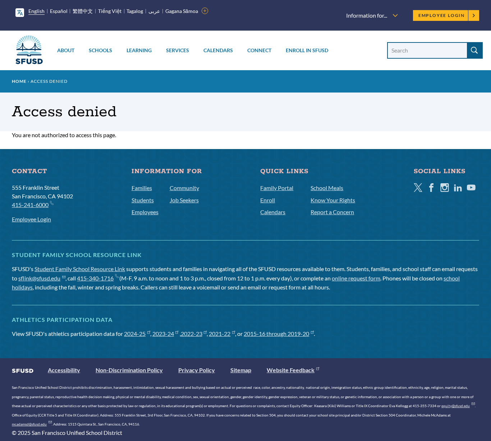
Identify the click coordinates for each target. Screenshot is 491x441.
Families (142, 187)
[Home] (29, 51)
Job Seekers (184, 200)
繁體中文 (83, 11)
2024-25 (135, 333)
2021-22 (219, 333)
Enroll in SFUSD (307, 50)
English (36, 11)
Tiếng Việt (109, 11)
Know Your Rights (333, 200)
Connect (259, 50)
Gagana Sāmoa (181, 11)
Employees (145, 211)
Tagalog (135, 11)
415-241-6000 (30, 204)
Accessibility (64, 369)
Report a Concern (332, 211)
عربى (154, 11)
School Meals (327, 187)
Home (19, 81)
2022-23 (191, 333)
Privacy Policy (196, 369)
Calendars (218, 50)
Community (184, 187)
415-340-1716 (95, 278)
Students (143, 200)
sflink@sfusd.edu (39, 278)
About (65, 50)
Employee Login (441, 15)
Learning (139, 50)
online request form (356, 278)
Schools (100, 50)
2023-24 (163, 333)
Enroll (267, 200)
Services (177, 50)
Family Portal (276, 187)
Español (59, 11)
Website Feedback (291, 369)
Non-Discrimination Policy (129, 369)
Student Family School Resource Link (80, 268)
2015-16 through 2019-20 (276, 333)
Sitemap (240, 369)
